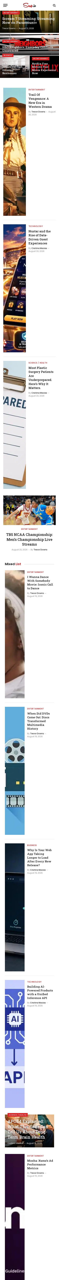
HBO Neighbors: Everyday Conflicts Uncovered (27, 49)
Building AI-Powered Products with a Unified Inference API (40, 992)
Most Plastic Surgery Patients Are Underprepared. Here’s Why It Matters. (41, 378)
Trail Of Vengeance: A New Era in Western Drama (40, 101)
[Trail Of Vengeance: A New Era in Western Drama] (14, 152)
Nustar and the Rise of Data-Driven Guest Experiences (40, 237)
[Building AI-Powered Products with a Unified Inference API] (15, 1044)
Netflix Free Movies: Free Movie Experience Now (44, 68)
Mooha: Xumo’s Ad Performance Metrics (40, 1164)
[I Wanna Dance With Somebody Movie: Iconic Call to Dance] (15, 634)
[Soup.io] (29, 5)
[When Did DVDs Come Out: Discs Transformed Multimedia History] (15, 771)
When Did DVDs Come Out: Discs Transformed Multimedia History (38, 721)
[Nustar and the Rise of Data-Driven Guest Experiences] (14, 288)
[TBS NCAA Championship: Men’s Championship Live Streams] (29, 510)
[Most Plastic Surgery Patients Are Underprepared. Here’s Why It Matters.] (14, 425)
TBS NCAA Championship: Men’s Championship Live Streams (29, 539)
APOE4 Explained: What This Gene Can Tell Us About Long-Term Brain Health (28, 1129)
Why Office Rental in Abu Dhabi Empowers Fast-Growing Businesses (14, 67)
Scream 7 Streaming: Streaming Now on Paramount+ (28, 20)
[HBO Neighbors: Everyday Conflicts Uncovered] (29, 44)
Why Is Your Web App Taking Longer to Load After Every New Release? (39, 857)
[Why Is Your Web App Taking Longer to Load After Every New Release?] (15, 907)
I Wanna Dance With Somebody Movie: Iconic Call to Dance (40, 582)
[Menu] (5, 5)
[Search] (54, 5)
